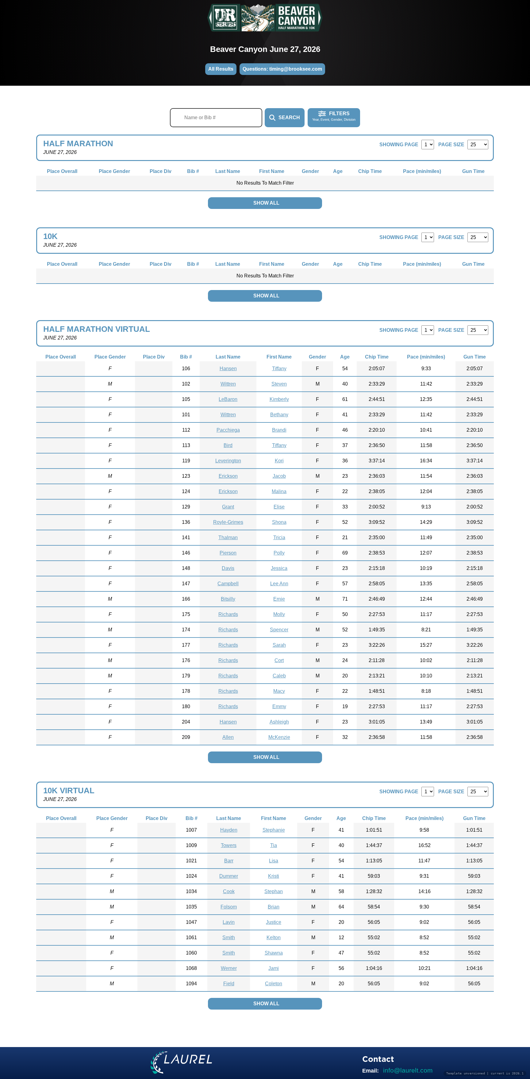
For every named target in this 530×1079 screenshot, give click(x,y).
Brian (273, 906)
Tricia (279, 537)
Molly (279, 614)
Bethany (279, 414)
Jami (273, 968)
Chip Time (370, 171)
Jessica (279, 568)
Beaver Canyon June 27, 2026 (265, 49)
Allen (228, 737)
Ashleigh (279, 721)
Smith (228, 937)
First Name (271, 171)
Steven (279, 383)
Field (228, 983)
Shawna (274, 952)
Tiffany (279, 368)
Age (338, 171)
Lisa (273, 860)
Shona (279, 522)
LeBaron (228, 399)
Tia (273, 845)
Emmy (279, 706)
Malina (279, 491)
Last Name (227, 171)
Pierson (228, 552)
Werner (229, 968)
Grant (228, 506)
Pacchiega (228, 430)
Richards (228, 614)
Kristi (273, 876)
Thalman (228, 537)
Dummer (228, 876)
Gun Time (473, 171)
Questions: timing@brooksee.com (282, 69)
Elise (279, 506)
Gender (310, 171)
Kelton (274, 937)
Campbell (228, 583)
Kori (279, 460)
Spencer (279, 629)
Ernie (279, 599)
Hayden (228, 830)
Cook (229, 891)
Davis (228, 568)
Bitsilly (228, 599)
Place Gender (114, 171)
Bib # (193, 171)
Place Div (160, 171)
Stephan (273, 891)
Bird (228, 445)
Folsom (229, 906)
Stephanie (274, 830)
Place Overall (62, 171)
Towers (228, 845)
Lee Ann (279, 583)
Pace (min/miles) (422, 171)
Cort (279, 660)
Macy (279, 691)
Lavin (229, 922)
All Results (220, 69)
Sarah (279, 645)
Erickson (228, 476)
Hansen (228, 368)
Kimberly (279, 399)
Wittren (228, 383)
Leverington (228, 460)
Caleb (279, 675)
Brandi (279, 430)
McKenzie (279, 737)
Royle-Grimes (228, 522)
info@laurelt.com (408, 1070)
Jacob (279, 476)
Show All (266, 203)
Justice (273, 922)
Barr (228, 860)
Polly (279, 552)
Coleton (273, 983)
